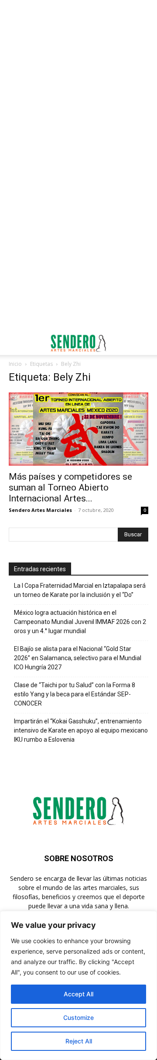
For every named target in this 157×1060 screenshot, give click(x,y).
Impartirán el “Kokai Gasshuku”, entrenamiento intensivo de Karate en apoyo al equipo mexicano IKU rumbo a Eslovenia (81, 730)
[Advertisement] (78, 82)
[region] (78, 985)
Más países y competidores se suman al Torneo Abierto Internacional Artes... (70, 487)
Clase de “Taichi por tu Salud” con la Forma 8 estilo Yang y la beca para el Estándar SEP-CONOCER (74, 694)
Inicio (15, 364)
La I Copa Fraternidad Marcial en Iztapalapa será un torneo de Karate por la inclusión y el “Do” (80, 590)
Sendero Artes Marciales (40, 510)
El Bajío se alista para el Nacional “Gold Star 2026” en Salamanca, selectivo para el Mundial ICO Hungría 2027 (77, 658)
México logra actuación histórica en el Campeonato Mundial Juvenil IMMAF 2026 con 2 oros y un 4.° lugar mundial (80, 621)
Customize (78, 1017)
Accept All (78, 994)
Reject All (78, 1041)
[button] (15, 343)
